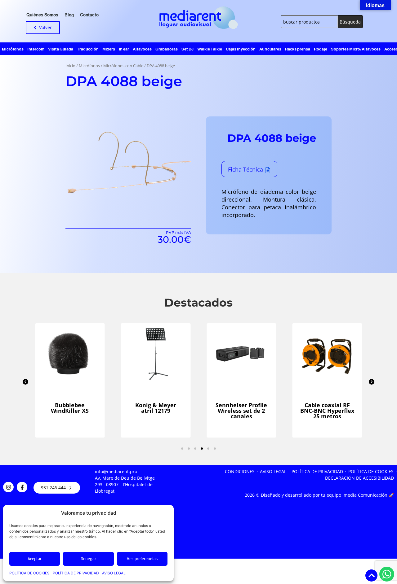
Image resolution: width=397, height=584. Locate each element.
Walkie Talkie (209, 49)
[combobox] (309, 21)
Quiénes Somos (42, 14)
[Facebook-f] (22, 487)
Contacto (89, 14)
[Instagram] (8, 487)
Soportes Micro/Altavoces (356, 49)
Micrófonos (13, 49)
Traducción (88, 49)
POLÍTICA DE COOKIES (29, 573)
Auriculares (270, 49)
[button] (25, 382)
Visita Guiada (60, 49)
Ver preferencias (142, 559)
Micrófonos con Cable (123, 65)
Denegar (88, 559)
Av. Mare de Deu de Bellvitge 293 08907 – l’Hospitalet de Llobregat (125, 484)
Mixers (108, 49)
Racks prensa (297, 49)
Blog (69, 14)
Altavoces (142, 49)
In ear (124, 49)
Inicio (70, 65)
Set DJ (187, 49)
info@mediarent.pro (116, 471)
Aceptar (35, 559)
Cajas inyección (241, 49)
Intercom (35, 49)
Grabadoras (166, 49)
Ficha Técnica (245, 169)
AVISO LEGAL (114, 573)
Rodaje (320, 49)
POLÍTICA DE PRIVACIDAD (76, 573)
